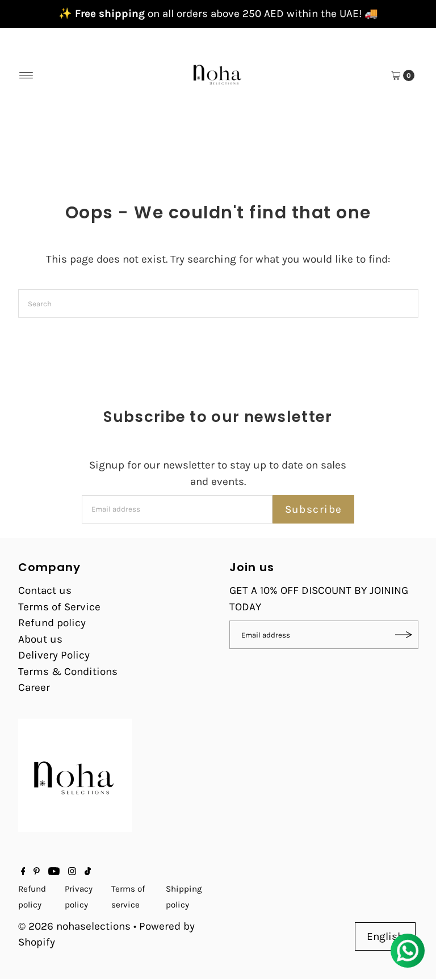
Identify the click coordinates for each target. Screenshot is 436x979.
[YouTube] (54, 871)
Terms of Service (59, 607)
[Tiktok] (88, 871)
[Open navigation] (26, 75)
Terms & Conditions (68, 671)
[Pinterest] (36, 871)
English (385, 936)
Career (34, 687)
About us (40, 639)
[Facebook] (23, 871)
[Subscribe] (404, 635)
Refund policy (52, 623)
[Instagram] (72, 871)
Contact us (45, 590)
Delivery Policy (54, 655)
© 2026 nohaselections (75, 926)
